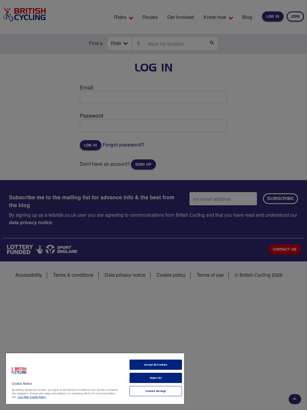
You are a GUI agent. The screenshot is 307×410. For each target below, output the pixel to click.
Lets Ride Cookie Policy (32, 397)
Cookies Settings (155, 391)
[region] (95, 378)
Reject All (156, 377)
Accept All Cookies (155, 364)
